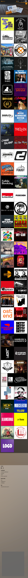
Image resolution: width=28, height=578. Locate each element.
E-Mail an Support (4, 476)
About (2, 474)
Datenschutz (3, 481)
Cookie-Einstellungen (8, 570)
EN (18, 1)
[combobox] (13, 3)
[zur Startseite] (3, 1)
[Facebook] (1, 468)
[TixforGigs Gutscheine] (14, 9)
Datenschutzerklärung (7, 568)
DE (16, 1)
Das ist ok (5, 573)
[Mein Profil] (21, 1)
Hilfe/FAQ (2, 473)
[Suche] (26, 3)
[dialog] (13, 564)
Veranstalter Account (5, 486)
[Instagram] (3, 468)
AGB (1, 480)
